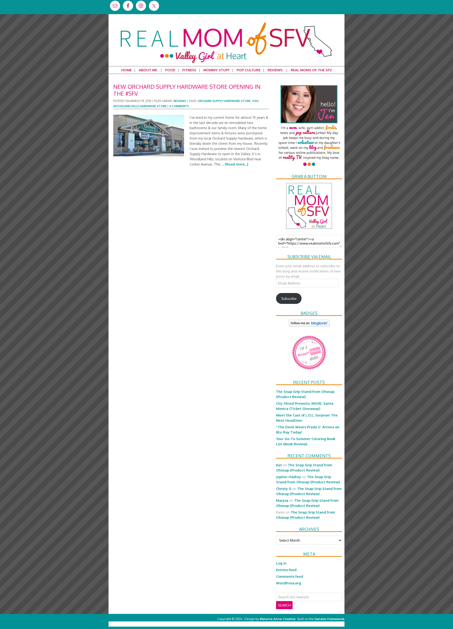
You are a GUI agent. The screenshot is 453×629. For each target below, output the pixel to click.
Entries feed (286, 570)
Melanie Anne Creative (277, 619)
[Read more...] (236, 164)
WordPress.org (288, 583)
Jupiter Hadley (288, 477)
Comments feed (289, 576)
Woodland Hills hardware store (140, 106)
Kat (279, 465)
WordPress (324, 624)
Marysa (282, 500)
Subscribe (289, 298)
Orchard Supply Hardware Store (224, 101)
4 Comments (179, 106)
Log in (281, 563)
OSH (255, 101)
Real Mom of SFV (226, 22)
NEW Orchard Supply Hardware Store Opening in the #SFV (186, 90)
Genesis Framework (329, 619)
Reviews (179, 101)
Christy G (283, 488)
